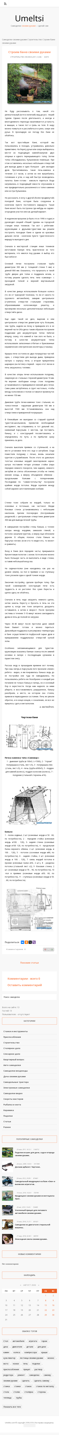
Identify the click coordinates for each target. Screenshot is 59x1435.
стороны (42, 1392)
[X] (30, 942)
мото (5, 1363)
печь (25, 1363)
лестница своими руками (31, 1358)
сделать (26, 1380)
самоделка (34, 1375)
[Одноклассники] (26, 942)
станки (17, 1386)
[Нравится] (52, 949)
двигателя (17, 1346)
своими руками (10, 1380)
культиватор (9, 1358)
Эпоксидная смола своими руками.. (31, 1239)
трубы (19, 1397)
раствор (38, 1369)
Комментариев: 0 (16, 949)
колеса (17, 1352)
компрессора (31, 1352)
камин (6, 1352)
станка (6, 1386)
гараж (44, 1341)
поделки (36, 1363)
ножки (16, 1363)
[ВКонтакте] (41, 3)
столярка (28, 1392)
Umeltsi (29, 18)
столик (16, 1392)
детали (29, 1346)
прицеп (26, 1369)
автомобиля (18, 1341)
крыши (44, 1352)
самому (47, 1375)
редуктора (8, 1375)
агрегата (33, 1341)
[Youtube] (48, 3)
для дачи (42, 1346)
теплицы (7, 1397)
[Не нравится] (45, 949)
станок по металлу (45, 1386)
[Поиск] (55, 3)
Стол (5, 1341)
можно (51, 1358)
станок (28, 1386)
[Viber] (34, 942)
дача (5, 1346)
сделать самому (41, 1380)
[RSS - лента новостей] (51, 3)
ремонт (21, 1375)
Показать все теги (12, 1406)
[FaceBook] (44, 3)
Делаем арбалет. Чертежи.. (28, 1167)
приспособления (11, 1369)
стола (6, 1392)
